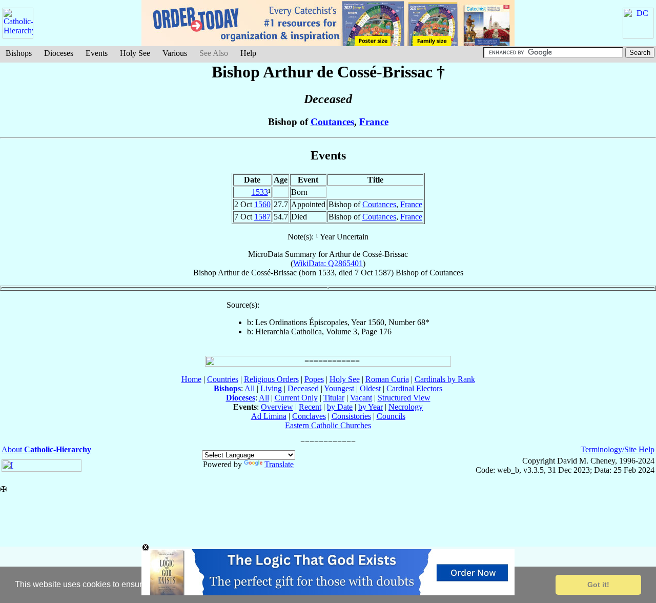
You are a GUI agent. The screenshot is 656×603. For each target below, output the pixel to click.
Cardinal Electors (414, 388)
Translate (279, 464)
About (46, 449)
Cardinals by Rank (445, 379)
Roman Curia (387, 379)
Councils (391, 416)
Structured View (404, 397)
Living (271, 388)
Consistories (351, 416)
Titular (333, 397)
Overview (277, 407)
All (249, 388)
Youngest (339, 388)
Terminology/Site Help (617, 449)
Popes (314, 379)
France (373, 121)
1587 (262, 216)
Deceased (303, 388)
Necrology (405, 407)
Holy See (135, 53)
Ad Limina (268, 416)
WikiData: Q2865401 (328, 263)
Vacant (361, 397)
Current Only (296, 397)
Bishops (19, 53)
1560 (262, 204)
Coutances (332, 121)
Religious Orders (271, 379)
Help (248, 53)
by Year (370, 407)
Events (97, 53)
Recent (310, 407)
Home (191, 379)
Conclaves (309, 416)
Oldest (370, 388)
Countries (222, 379)
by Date (340, 407)
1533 (260, 192)
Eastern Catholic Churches (328, 425)
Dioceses (58, 53)
